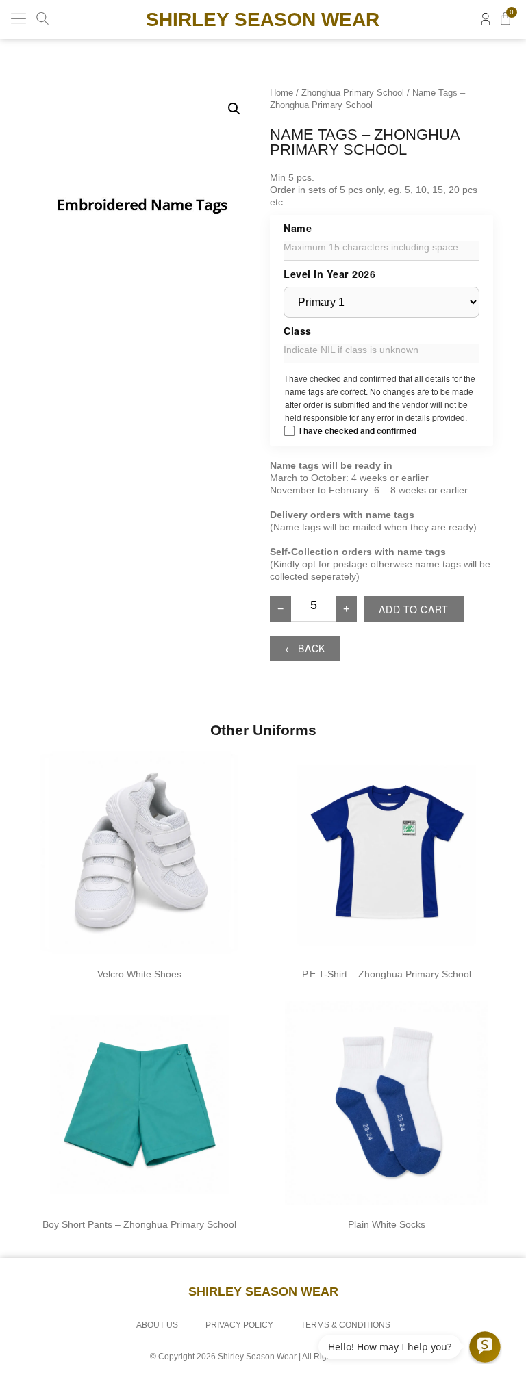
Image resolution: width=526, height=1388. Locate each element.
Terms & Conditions (345, 1325)
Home (281, 93)
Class (298, 330)
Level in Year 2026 (329, 274)
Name (298, 228)
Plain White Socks (386, 1224)
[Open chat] (485, 1347)
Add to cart (414, 609)
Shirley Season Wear (262, 19)
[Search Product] (42, 18)
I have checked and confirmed (357, 430)
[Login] (485, 19)
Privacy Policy (239, 1325)
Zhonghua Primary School (352, 93)
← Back (305, 648)
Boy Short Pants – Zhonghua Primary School (139, 1224)
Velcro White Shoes (139, 973)
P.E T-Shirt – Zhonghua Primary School (386, 973)
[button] (18, 19)
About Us (157, 1325)
